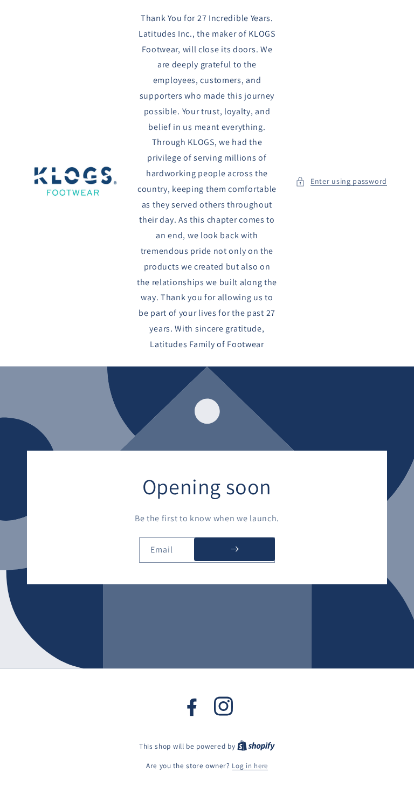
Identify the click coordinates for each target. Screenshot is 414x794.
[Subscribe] (234, 549)
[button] (341, 181)
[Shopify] (256, 746)
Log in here (250, 765)
